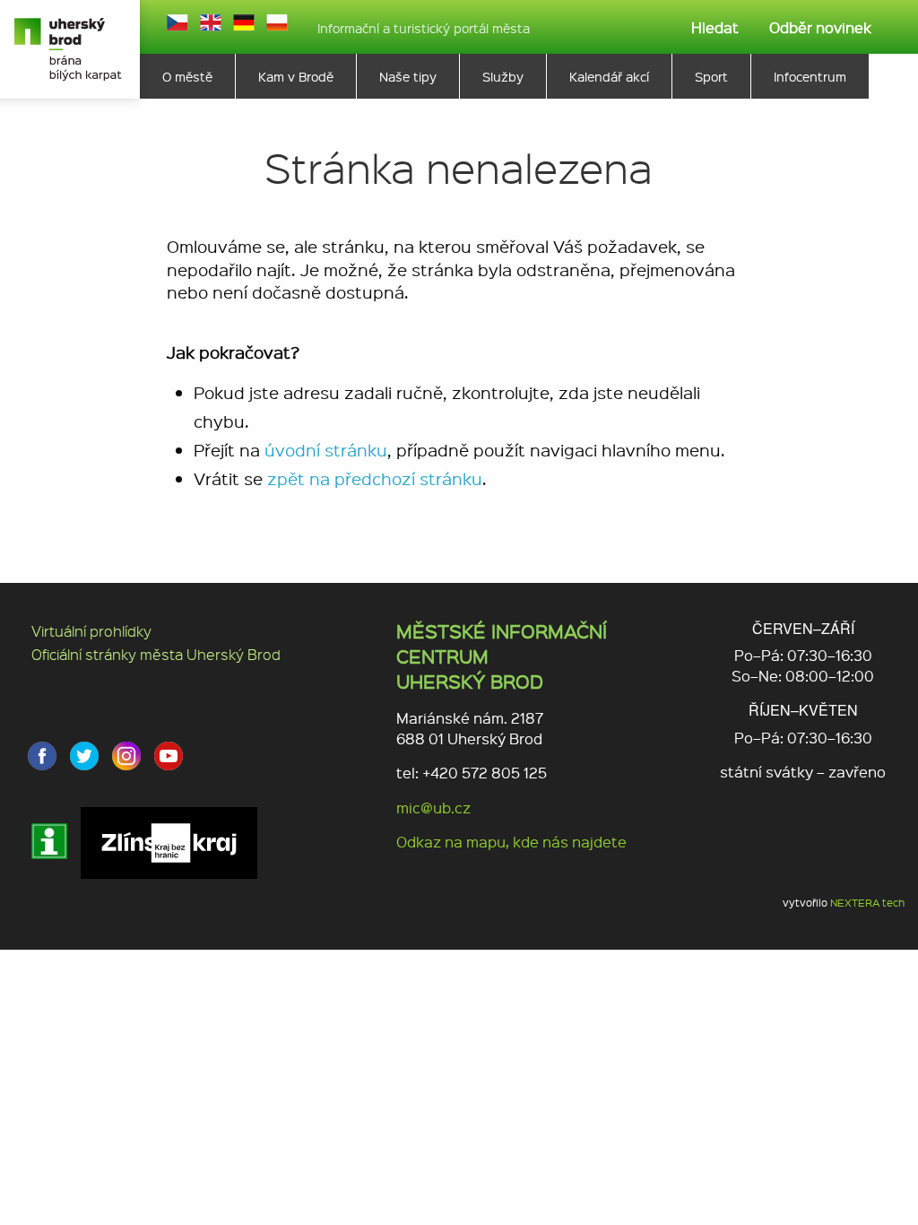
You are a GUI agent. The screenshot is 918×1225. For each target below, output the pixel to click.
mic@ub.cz (433, 807)
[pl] (277, 22)
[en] (210, 22)
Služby (503, 76)
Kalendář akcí (609, 76)
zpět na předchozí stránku (374, 478)
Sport (711, 76)
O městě (187, 76)
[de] (244, 22)
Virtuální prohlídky (91, 630)
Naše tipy (408, 76)
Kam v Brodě (295, 76)
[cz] (177, 22)
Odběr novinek (820, 27)
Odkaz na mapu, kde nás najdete (511, 841)
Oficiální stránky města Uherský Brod (156, 654)
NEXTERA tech (867, 902)
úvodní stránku (325, 450)
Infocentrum (810, 76)
